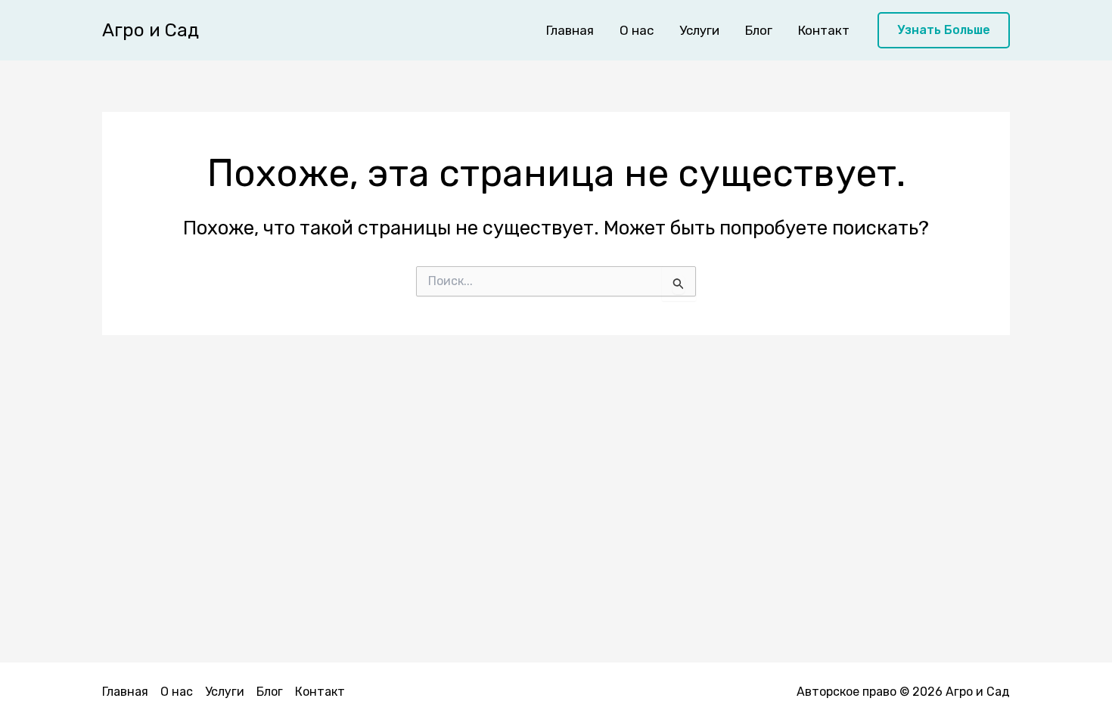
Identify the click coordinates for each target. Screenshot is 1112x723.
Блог (758, 30)
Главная (570, 30)
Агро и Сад (150, 30)
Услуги (699, 30)
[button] (943, 30)
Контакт (824, 30)
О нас (637, 30)
